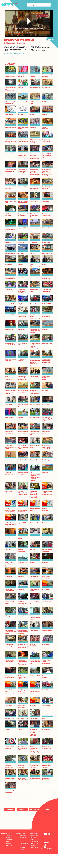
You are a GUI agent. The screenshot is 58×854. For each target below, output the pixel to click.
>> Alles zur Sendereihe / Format (15, 53)
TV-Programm (9, 835)
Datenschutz (9, 845)
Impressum (8, 843)
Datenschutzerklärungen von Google (32, 28)
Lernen (7, 841)
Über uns (8, 833)
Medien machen (9, 839)
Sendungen (8, 837)
